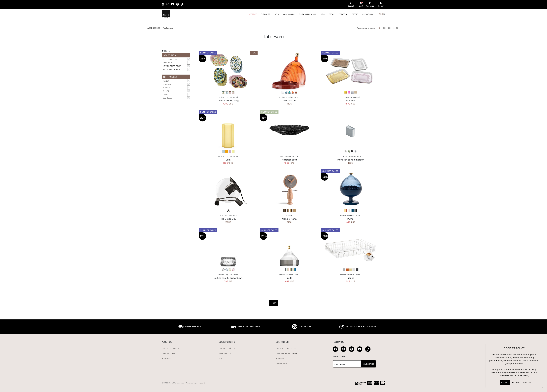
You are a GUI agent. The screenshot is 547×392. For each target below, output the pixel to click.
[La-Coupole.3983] (289, 71)
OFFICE (331, 14)
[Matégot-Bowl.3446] (289, 130)
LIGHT (276, 14)
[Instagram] (169, 4)
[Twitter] (351, 349)
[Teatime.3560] (350, 71)
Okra (228, 159)
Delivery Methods (193, 326)
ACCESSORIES (288, 14)
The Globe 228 (228, 218)
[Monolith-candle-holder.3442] (350, 130)
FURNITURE (265, 14)
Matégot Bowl (289, 159)
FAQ (220, 358)
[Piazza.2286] (350, 248)
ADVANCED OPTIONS (521, 382)
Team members (168, 353)
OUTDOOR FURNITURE (307, 14)
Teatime (350, 100)
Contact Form (281, 363)
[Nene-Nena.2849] (289, 189)
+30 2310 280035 (289, 348)
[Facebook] (164, 4)
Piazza (350, 278)
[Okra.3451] (228, 130)
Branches (280, 358)
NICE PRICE (252, 14)
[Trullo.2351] (289, 248)
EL (384, 14)
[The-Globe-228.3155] (228, 189)
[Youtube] (173, 4)
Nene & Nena (289, 218)
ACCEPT (505, 382)
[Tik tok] (183, 4)
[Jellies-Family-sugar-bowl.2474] (228, 248)
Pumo (350, 218)
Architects (166, 358)
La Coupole (289, 100)
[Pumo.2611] (350, 189)
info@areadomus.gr (289, 353)
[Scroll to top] (542, 389)
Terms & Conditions (227, 348)
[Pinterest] (178, 4)
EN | (381, 14)
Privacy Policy (225, 353)
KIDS (322, 14)
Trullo (289, 278)
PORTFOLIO (343, 14)
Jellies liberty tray (228, 100)
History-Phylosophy (170, 348)
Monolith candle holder (350, 159)
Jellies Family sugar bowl (228, 278)
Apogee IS (200, 383)
